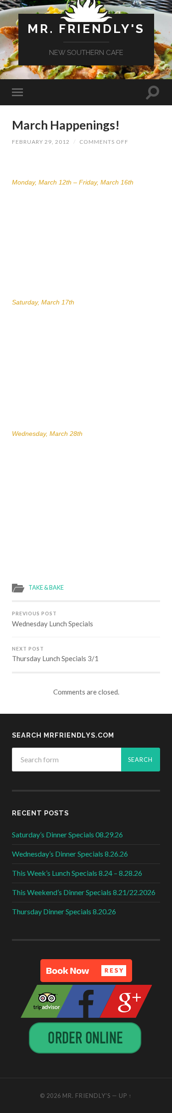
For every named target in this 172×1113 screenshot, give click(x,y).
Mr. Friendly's (86, 29)
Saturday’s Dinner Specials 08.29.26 (67, 834)
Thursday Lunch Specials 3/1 (55, 654)
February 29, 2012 (41, 141)
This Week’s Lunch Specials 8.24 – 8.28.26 (77, 873)
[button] (86, 970)
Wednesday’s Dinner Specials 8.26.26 (70, 853)
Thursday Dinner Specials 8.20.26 (64, 911)
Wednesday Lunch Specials (52, 619)
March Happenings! (66, 125)
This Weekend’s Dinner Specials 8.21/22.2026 (83, 892)
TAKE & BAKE (46, 587)
